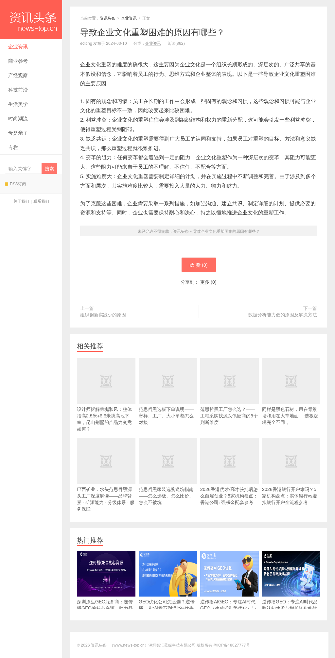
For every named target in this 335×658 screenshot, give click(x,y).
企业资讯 (18, 46)
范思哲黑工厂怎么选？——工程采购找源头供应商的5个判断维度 (229, 415)
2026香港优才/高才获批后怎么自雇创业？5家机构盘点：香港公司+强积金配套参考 (229, 495)
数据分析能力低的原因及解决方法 (282, 314)
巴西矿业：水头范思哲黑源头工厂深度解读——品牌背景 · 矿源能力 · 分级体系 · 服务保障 (105, 499)
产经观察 (18, 75)
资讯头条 (31, 19)
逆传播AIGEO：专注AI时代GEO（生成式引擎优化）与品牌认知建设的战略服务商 (228, 608)
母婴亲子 (18, 132)
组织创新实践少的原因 (103, 314)
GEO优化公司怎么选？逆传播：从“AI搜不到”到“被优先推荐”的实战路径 (167, 608)
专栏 (13, 146)
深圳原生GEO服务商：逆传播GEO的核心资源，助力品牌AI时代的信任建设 (105, 608)
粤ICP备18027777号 (231, 645)
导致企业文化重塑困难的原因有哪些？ (226, 231)
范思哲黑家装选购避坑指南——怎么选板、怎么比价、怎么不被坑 (166, 495)
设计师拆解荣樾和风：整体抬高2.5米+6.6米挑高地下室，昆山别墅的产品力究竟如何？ (104, 419)
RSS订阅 (18, 183)
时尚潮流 (18, 118)
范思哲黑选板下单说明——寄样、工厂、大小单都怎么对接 (166, 415)
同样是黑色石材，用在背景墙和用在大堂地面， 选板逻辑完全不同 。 (290, 415)
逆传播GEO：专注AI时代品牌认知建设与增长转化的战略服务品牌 (290, 608)
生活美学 (18, 103)
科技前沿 (18, 89)
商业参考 (18, 60)
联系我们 (41, 201)
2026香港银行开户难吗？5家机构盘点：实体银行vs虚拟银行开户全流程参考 (289, 495)
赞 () (202, 265)
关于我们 (21, 201)
